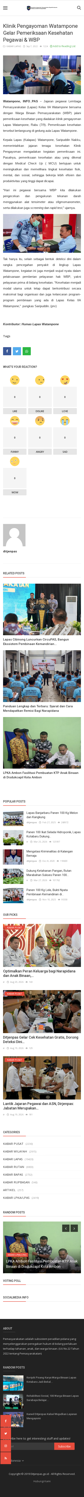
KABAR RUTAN (13, 1167)
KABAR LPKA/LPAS (16, 1198)
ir (27, 841)
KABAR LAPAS (13, 46)
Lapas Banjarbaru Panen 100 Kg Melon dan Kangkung (52, 815)
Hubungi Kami (42, 1481)
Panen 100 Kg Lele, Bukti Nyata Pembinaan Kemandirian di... (47, 892)
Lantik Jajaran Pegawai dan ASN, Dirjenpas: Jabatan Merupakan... (38, 1106)
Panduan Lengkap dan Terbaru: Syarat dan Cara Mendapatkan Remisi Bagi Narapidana (38, 708)
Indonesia (14, 1460)
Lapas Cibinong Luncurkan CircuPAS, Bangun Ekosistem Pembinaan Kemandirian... (36, 642)
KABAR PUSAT (13, 1144)
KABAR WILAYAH (15, 1151)
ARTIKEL (9, 1190)
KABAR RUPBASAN (16, 1182)
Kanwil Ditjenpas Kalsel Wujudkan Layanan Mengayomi (52, 1416)
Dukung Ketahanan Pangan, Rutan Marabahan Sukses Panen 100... (49, 873)
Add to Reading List (63, 46)
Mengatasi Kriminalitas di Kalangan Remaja (50, 854)
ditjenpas (10, 551)
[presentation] (66, 1228)
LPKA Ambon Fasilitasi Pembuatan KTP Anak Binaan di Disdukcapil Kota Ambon (40, 775)
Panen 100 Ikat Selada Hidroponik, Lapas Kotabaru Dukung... (54, 834)
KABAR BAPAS (13, 1174)
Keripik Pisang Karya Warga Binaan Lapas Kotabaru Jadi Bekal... (51, 1379)
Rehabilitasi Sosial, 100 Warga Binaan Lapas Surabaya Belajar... (53, 1398)
